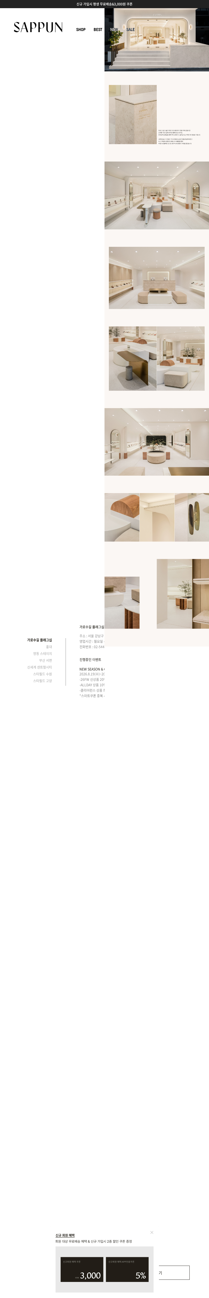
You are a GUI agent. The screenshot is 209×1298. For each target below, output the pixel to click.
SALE (130, 30)
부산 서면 (45, 660)
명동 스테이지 (42, 653)
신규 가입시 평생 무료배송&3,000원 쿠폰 (104, 4)
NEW (114, 30)
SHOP (80, 30)
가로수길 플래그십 (39, 640)
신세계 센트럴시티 (39, 667)
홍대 (49, 646)
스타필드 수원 (42, 674)
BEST (98, 30)
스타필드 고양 (42, 680)
